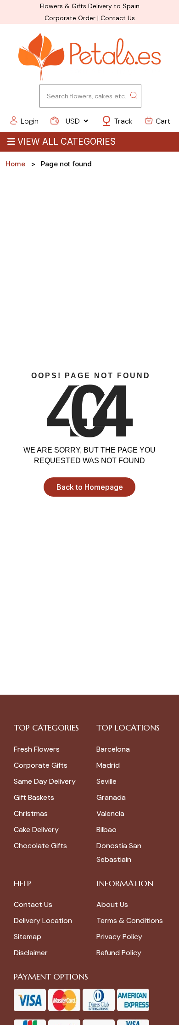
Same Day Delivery (45, 781)
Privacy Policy (119, 936)
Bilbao (106, 829)
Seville (106, 781)
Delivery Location (43, 920)
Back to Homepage (89, 487)
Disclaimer (31, 952)
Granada (111, 797)
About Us (112, 904)
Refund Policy (118, 952)
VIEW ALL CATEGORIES (66, 141)
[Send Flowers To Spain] (89, 57)
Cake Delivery (36, 829)
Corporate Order (70, 18)
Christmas (31, 813)
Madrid (108, 765)
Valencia (110, 813)
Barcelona (113, 749)
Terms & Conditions (129, 920)
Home (15, 163)
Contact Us (118, 18)
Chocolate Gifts (40, 845)
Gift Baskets (34, 797)
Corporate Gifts (40, 765)
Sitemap (27, 936)
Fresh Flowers (37, 749)
